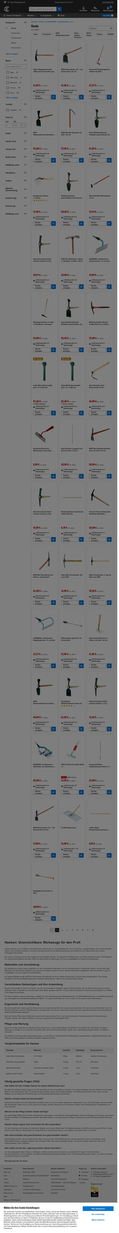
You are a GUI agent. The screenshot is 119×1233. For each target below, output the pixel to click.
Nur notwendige (98, 1214)
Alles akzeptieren (98, 1208)
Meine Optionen (98, 1220)
